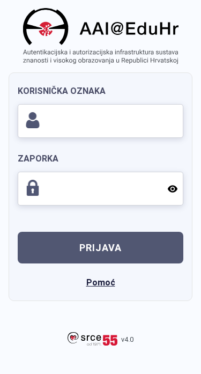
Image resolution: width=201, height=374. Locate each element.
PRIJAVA (100, 247)
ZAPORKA (38, 158)
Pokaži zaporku (171, 188)
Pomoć (100, 282)
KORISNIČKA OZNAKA (62, 91)
